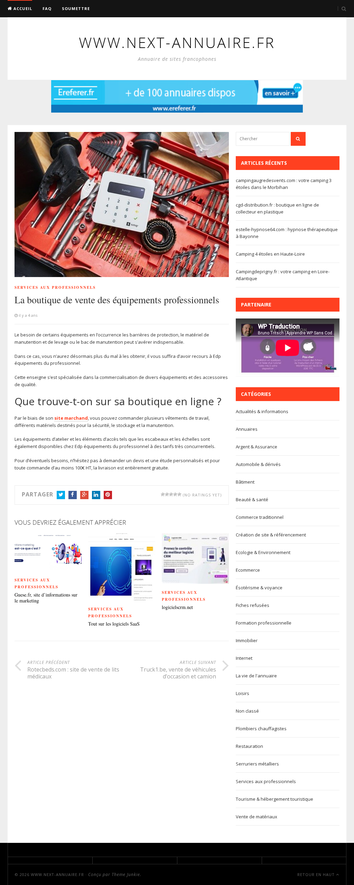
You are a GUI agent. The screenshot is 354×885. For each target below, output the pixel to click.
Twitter (61, 495)
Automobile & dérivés (258, 464)
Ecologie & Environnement (263, 552)
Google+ (84, 495)
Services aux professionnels (55, 287)
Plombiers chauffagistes (261, 728)
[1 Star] (163, 494)
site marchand (71, 418)
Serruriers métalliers (257, 764)
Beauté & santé (252, 499)
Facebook (72, 495)
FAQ (47, 8)
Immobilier (247, 640)
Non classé (247, 711)
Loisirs (242, 693)
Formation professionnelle (263, 623)
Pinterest (108, 495)
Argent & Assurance (256, 447)
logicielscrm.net (177, 607)
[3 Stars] (171, 494)
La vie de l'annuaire (256, 676)
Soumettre (76, 8)
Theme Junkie (126, 874)
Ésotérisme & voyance (259, 587)
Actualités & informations (262, 411)
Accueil (22, 8)
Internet (244, 658)
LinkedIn (96, 495)
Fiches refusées (252, 605)
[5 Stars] (179, 494)
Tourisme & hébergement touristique (274, 799)
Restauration (249, 746)
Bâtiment (245, 482)
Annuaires (247, 429)
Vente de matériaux (256, 816)
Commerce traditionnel (259, 517)
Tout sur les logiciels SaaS (114, 624)
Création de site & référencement (271, 535)
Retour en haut (316, 874)
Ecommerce (248, 570)
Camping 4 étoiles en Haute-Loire (270, 254)
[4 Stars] (175, 494)
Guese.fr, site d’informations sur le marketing (46, 598)
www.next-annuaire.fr (57, 874)
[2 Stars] (167, 494)
